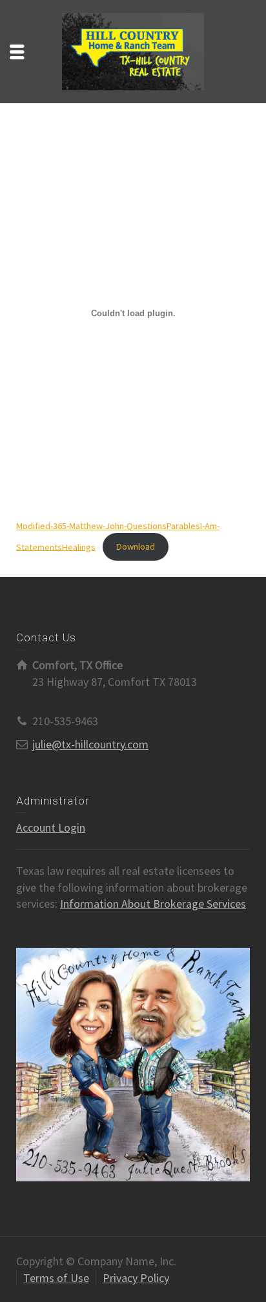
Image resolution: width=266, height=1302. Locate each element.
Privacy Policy (136, 1277)
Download (135, 546)
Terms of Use (56, 1277)
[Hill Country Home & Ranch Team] (133, 50)
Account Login (50, 827)
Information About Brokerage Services (153, 903)
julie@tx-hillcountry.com (90, 744)
